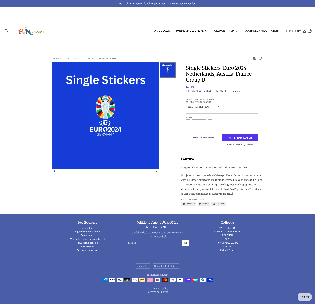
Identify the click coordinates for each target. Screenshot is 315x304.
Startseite (57, 58)
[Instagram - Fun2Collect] (260, 58)
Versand (203, 91)
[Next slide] (156, 171)
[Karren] (310, 31)
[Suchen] (7, 31)
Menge (189, 117)
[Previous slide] (54, 171)
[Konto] (304, 31)
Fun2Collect (162, 288)
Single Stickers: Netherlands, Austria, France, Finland (201, 100)
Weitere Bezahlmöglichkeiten (240, 144)
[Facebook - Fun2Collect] (255, 58)
